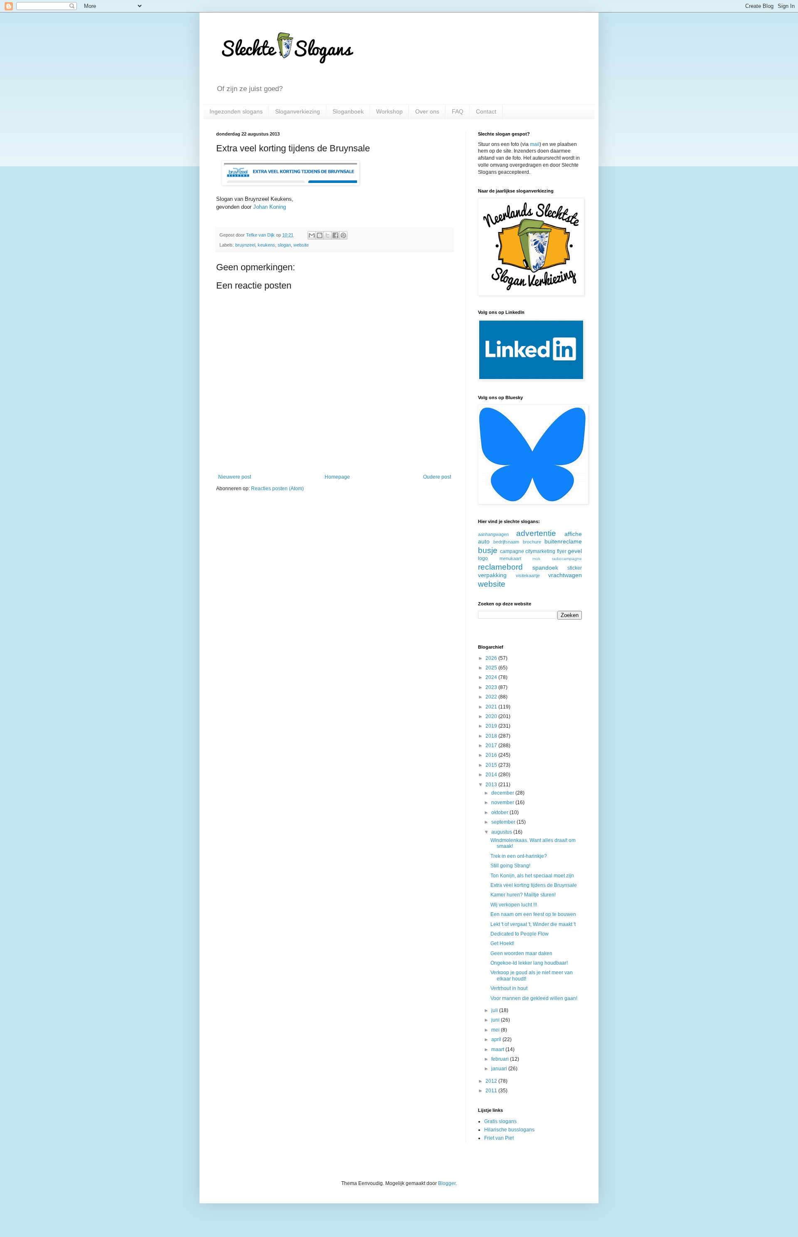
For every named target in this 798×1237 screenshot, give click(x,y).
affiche (573, 534)
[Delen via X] (327, 235)
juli (495, 1010)
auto (484, 541)
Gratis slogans (500, 1121)
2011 (491, 1091)
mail (534, 144)
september (504, 822)
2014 (491, 775)
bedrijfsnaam (506, 541)
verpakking (492, 575)
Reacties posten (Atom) (277, 488)
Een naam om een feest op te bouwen (533, 914)
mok (536, 558)
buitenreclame (563, 541)
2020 (491, 716)
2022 (491, 697)
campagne (512, 551)
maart (498, 1049)
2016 (491, 755)
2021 (491, 707)
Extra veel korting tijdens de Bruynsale (533, 885)
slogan (284, 244)
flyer (561, 551)
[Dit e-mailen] (312, 235)
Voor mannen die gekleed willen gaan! (533, 998)
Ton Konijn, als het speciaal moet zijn (532, 876)
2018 (491, 736)
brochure (532, 541)
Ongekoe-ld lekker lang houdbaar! (529, 963)
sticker (574, 568)
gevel (575, 551)
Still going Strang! (510, 866)
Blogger (447, 1183)
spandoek (545, 567)
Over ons (427, 111)
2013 (491, 785)
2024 (491, 677)
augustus (502, 832)
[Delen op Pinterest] (343, 235)
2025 (491, 668)
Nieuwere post (234, 477)
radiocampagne (567, 558)
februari (500, 1059)
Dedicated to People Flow (519, 934)
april (496, 1039)
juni (496, 1020)
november (503, 802)
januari (499, 1069)
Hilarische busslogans (509, 1130)
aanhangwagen (493, 534)
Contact (486, 111)
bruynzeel (245, 244)
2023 (491, 687)
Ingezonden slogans (236, 111)
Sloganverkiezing (297, 111)
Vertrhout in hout (508, 988)
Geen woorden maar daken (521, 953)
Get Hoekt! (502, 943)
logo (483, 558)
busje (488, 550)
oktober (500, 812)
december (503, 793)
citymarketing (540, 551)
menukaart (510, 558)
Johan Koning (269, 207)
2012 (491, 1081)
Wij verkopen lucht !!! (513, 905)
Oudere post (437, 477)
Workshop (389, 111)
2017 (491, 745)
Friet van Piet (499, 1138)
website (301, 244)
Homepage (337, 477)
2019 (491, 726)
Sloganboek (348, 111)
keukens (266, 244)
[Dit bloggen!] (319, 235)
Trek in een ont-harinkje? (518, 856)
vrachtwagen (565, 575)
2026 (491, 658)
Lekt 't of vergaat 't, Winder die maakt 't (533, 924)
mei (496, 1030)
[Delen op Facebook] (335, 235)
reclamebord (500, 567)
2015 (491, 765)
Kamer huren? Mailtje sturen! (523, 895)
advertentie (536, 533)
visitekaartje (528, 575)
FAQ (457, 111)
